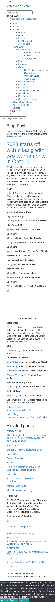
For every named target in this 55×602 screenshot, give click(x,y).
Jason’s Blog (24, 43)
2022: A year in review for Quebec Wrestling (27, 417)
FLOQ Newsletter (26, 40)
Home (15, 23)
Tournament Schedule (28, 90)
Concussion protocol (27, 99)
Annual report (24, 93)
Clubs (21, 67)
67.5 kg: (11, 277)
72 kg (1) (11, 242)
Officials (22, 87)
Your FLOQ (17, 46)
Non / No (24, 600)
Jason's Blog (12, 414)
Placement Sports (20, 104)
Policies (21, 61)
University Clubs (31, 75)
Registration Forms (27, 81)
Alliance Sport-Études (22, 101)
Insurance (23, 64)
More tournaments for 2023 (19, 409)
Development (24, 96)
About (15, 26)
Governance (24, 49)
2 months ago (13, 547)
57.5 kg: (11, 220)
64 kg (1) (11, 238)
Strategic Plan (30, 58)
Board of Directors (32, 52)
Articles (15, 29)
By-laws (27, 55)
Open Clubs (29, 78)
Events (21, 37)
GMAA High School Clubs (36, 69)
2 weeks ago (12, 537)
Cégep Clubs (30, 72)
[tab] (12, 526)
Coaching (22, 84)
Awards (21, 35)
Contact (16, 107)
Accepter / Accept (9, 600)
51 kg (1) (11, 251)
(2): (17, 238)
